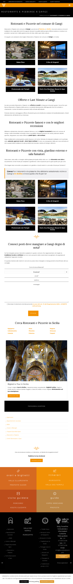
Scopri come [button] (36, 460)
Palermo (42, 29)
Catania (10, 333)
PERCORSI (18, 503)
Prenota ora (13, 396)
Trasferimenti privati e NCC (45, 565)
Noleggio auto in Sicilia (45, 548)
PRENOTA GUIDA (18, 485)
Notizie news (45, 529)
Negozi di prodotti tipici (14, 431)
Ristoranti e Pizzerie (13, 435)
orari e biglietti (18, 475)
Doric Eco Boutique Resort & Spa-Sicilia (52, 90)
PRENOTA (54, 507)
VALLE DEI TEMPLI (55, 485)
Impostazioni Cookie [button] (63, 556)
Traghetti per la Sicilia (45, 542)
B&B (8, 424)
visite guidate (18, 498)
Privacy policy (34, 581)
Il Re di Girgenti (52, 62)
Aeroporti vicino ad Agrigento (45, 534)
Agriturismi (10, 417)
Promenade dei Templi (20, 89)
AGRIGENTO (55, 480)
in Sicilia (18, 174)
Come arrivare (54, 503)
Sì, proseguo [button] (24, 581)
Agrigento (11, 328)
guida (54, 498)
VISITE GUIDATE (18, 507)
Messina (31, 331)
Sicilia (46, 15)
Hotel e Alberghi (12, 428)
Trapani (52, 333)
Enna (30, 328)
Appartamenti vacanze (14, 421)
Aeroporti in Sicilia (45, 538)
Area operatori (62, 563)
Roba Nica (20, 62)
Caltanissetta (12, 331)
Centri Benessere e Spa (14, 438)
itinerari (55, 475)
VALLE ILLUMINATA (18, 481)
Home (41, 15)
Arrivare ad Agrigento (45, 554)
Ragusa (52, 328)
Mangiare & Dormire (36, 406)
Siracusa (53, 331)
